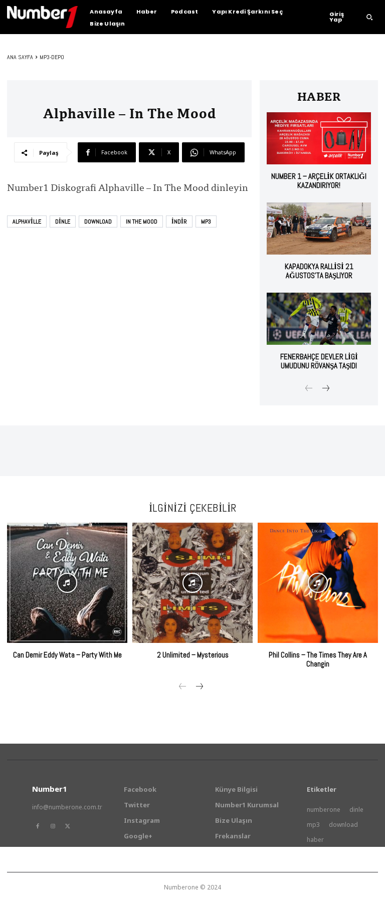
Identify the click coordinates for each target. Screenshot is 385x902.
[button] (369, 17)
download (98, 221)
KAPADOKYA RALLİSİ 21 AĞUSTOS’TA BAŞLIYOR (319, 271)
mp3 (206, 221)
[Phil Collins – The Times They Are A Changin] (318, 583)
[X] (67, 826)
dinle (62, 221)
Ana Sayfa (20, 57)
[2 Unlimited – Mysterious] (192, 583)
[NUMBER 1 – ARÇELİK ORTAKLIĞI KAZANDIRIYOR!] (319, 138)
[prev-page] (309, 389)
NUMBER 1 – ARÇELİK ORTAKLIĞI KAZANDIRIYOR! (318, 180)
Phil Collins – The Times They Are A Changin (318, 659)
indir (179, 221)
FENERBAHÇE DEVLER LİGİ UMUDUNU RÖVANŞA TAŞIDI (319, 361)
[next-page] (325, 389)
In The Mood (141, 221)
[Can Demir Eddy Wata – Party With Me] (67, 583)
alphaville (27, 221)
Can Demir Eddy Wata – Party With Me (67, 654)
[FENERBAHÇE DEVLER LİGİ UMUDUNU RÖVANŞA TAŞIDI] (319, 319)
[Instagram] (52, 826)
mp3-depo (52, 57)
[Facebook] (37, 826)
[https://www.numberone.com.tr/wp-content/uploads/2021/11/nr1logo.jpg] (42, 17)
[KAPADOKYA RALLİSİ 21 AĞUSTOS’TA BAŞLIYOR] (319, 228)
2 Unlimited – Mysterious (193, 654)
